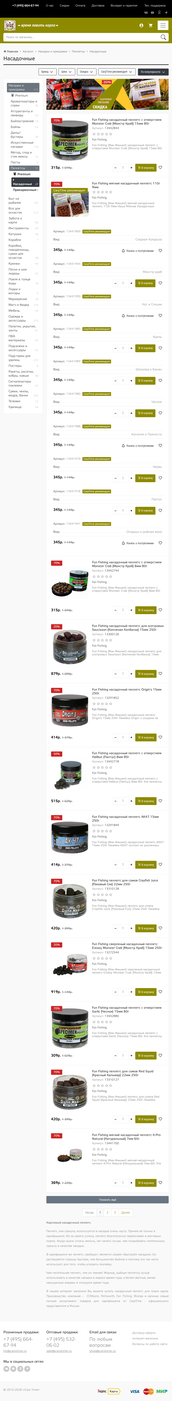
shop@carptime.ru (102, 1351)
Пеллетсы (78, 51)
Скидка (84, 71)
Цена (64, 71)
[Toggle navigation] (163, 25)
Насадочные (98, 51)
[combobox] (86, 37)
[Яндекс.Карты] (109, 1391)
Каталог (28, 51)
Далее (125, 1212)
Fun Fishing (99, 139)
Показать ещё (107, 1199)
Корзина (150, 25)
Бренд (45, 71)
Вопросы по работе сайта (149, 1344)
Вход (141, 25)
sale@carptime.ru (59, 1351)
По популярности (151, 71)
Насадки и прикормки (52, 51)
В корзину (147, 167)
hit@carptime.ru (15, 1351)
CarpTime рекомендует (114, 71)
